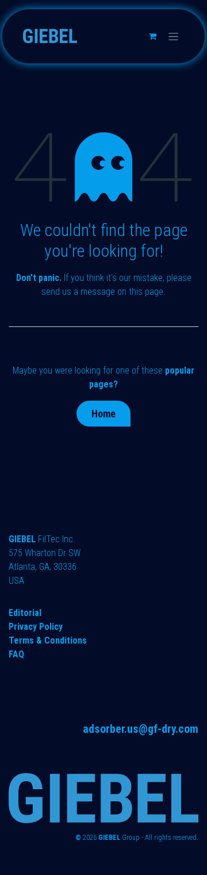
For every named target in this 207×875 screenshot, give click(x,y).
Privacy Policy (36, 626)
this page (146, 291)
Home (103, 414)
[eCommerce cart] (152, 36)
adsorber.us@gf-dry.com (140, 729)
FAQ (16, 654)
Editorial (25, 612)
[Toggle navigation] (173, 36)
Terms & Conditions (48, 640)
